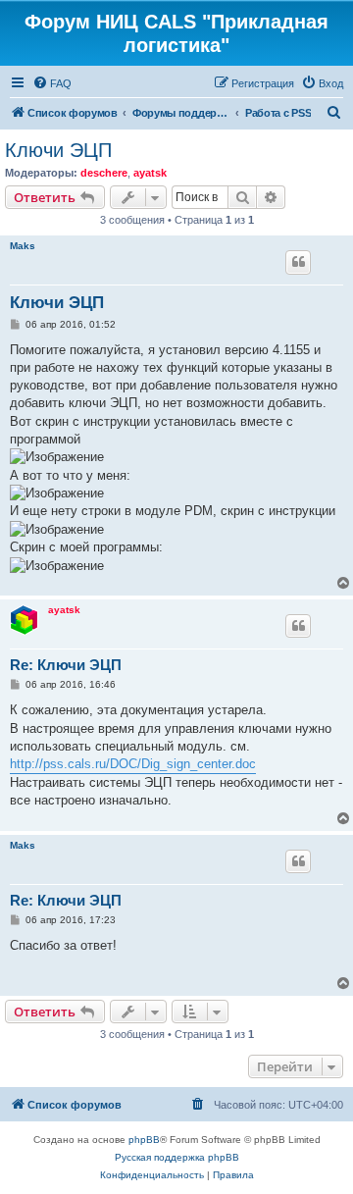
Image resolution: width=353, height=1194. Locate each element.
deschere (103, 173)
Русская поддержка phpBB (177, 1157)
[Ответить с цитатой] (298, 262)
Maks (22, 245)
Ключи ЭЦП (58, 150)
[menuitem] (52, 83)
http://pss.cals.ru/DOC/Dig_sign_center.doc (133, 763)
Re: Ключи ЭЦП (66, 664)
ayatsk (150, 173)
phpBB (144, 1139)
